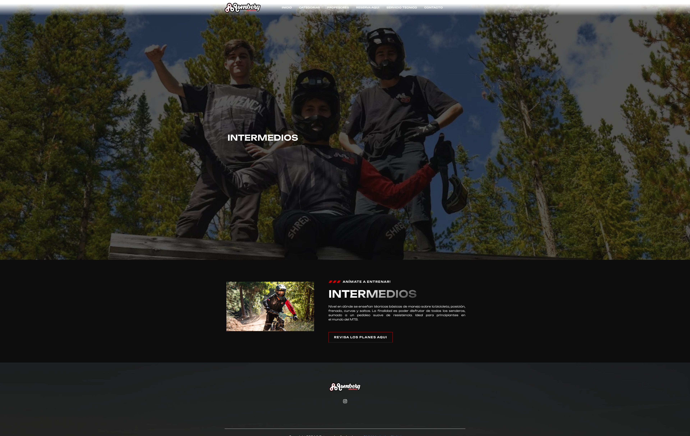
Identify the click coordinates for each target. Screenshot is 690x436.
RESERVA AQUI (367, 7)
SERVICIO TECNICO (402, 7)
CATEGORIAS (309, 7)
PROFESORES (338, 7)
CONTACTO (433, 7)
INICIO (287, 7)
